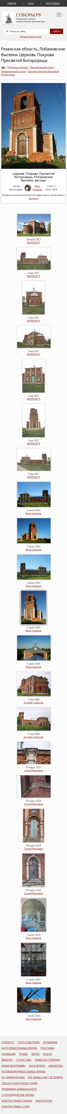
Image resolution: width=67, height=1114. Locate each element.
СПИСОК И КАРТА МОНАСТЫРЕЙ (19, 1083)
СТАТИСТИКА (23, 1060)
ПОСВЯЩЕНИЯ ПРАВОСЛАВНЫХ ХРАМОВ (23, 1071)
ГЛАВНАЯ (11, 3)
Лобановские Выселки (13, 71)
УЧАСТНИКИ (47, 1048)
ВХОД (31, 3)
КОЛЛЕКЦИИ (8, 1054)
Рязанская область (18, 67)
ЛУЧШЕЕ (23, 1054)
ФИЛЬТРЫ (6, 1060)
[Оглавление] (3, 67)
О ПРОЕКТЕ (7, 1042)
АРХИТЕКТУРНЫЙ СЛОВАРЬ (16, 1100)
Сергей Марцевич (33, 770)
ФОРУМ (35, 1054)
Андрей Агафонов (34, 702)
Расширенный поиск (30, 36)
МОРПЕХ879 (33, 242)
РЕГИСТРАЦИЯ (53, 3)
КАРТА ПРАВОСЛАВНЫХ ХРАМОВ (19, 1048)
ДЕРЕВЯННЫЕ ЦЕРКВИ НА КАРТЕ (19, 1089)
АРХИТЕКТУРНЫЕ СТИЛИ (15, 1106)
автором (33, 198)
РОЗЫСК (47, 1054)
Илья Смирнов (37, 188)
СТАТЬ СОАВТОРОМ (28, 1042)
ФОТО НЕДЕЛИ (37, 1065)
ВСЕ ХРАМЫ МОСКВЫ (13, 1077)
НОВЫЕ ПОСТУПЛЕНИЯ (47, 1060)
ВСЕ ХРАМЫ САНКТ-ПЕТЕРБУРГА (45, 1077)
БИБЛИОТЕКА (56, 1065)
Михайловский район (41, 67)
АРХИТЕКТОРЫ (44, 1100)
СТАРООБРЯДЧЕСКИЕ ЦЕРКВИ (17, 1095)
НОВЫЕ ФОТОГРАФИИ (13, 1065)
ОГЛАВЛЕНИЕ (50, 1042)
